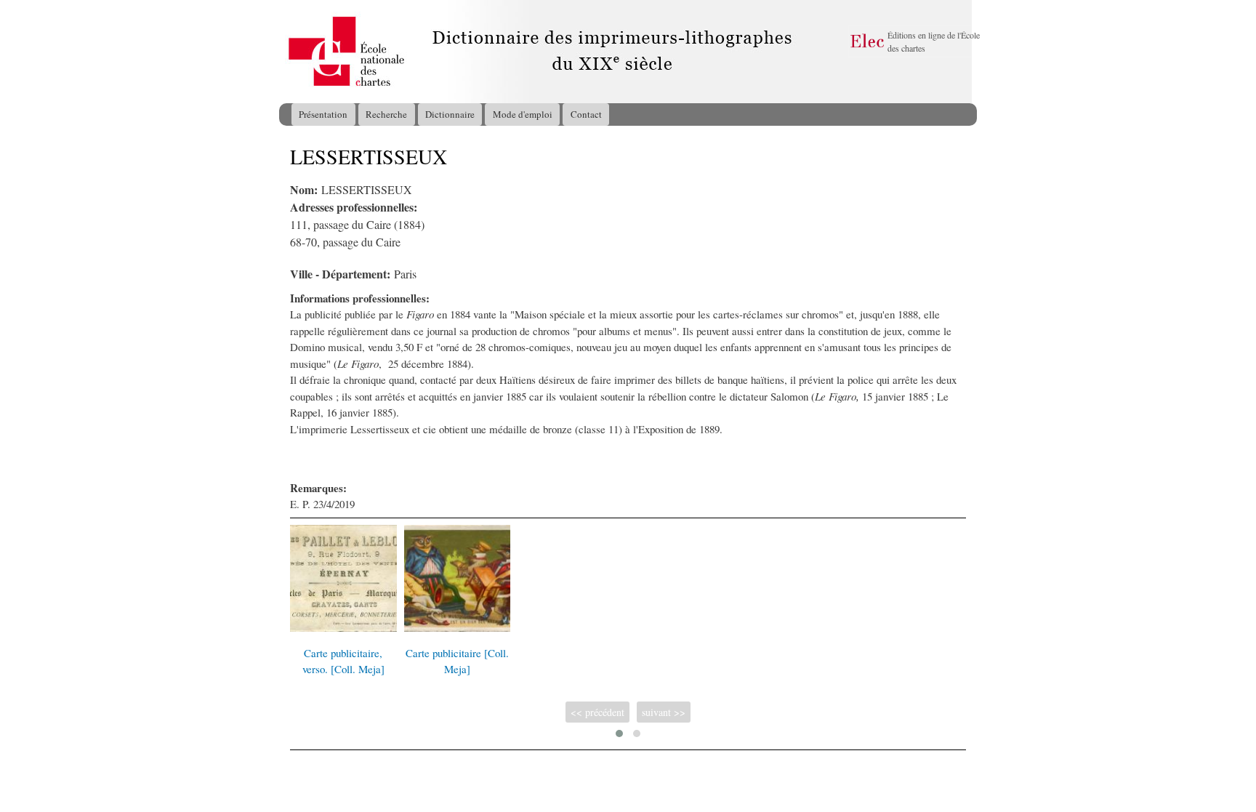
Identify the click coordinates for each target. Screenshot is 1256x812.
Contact (586, 114)
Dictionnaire (450, 114)
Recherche (386, 114)
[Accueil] (293, 51)
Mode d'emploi (522, 114)
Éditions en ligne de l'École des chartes (933, 41)
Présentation (323, 114)
